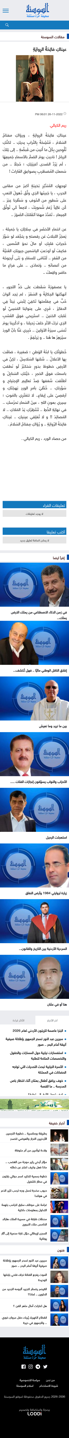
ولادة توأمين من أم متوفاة (31, 1149)
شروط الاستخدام (48, 1385)
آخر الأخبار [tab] (52, 1020)
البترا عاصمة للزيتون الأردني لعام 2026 (38, 1030)
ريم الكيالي (58, 124)
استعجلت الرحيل (56, 837)
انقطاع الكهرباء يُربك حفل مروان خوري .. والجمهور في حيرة (24, 1319)
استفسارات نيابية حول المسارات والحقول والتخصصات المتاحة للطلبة (38, 1055)
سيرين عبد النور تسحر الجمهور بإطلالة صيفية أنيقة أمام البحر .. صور (25, 1262)
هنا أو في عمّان (57, 1004)
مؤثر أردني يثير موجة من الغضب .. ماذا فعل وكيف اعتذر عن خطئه (26, 1164)
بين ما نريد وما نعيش (53, 725)
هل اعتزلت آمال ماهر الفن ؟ (30, 1305)
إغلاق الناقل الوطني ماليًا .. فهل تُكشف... (40, 670)
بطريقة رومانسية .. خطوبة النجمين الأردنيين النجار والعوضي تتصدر (26, 1135)
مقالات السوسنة (53, 36)
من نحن (50, 1379)
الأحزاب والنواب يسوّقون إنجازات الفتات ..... (38, 781)
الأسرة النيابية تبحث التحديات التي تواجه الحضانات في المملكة (39, 1069)
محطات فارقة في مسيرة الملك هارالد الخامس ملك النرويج (24, 1221)
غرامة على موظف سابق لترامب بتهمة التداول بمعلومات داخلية (24, 1207)
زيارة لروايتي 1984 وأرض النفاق (46, 892)
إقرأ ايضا (59, 557)
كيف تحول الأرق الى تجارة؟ (45, 1094)
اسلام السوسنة (24, 1385)
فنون (61, 1250)
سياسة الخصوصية (30, 1379)
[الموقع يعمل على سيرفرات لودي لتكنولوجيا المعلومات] (34, 1413)
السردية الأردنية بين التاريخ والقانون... (43, 948)
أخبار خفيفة (57, 1122)
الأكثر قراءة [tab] (18, 1020)
